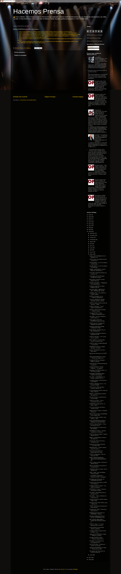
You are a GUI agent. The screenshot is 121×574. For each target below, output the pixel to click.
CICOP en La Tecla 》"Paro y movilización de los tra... (96, 401)
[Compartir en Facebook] (40, 48)
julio (91, 243)
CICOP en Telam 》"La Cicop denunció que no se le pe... (96, 524)
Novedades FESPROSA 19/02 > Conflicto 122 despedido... (97, 374)
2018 (90, 231)
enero (91, 555)
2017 (90, 557)
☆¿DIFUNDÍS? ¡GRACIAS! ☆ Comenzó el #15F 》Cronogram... (98, 476)
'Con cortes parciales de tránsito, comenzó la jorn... (97, 408)
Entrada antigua (78, 97)
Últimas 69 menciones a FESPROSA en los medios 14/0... (98, 414)
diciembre (92, 233)
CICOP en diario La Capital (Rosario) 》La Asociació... (98, 344)
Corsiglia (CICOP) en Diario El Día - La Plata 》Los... (97, 531)
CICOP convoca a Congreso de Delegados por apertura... (96, 324)
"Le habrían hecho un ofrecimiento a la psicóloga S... (98, 381)
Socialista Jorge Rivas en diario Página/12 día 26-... (97, 287)
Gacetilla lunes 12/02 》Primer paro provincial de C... (97, 510)
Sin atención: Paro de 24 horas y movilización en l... (97, 441)
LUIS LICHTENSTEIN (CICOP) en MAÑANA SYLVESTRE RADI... (97, 421)
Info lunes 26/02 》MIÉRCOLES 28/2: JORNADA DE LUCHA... (97, 290)
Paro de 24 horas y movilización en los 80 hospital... (97, 397)
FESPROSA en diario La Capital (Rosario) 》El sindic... (97, 347)
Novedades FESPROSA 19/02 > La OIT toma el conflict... (97, 371)
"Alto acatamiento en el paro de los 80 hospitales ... (97, 428)
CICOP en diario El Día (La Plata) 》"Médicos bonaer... (97, 310)
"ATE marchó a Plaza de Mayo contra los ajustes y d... (96, 387)
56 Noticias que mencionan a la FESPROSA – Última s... (96, 513)
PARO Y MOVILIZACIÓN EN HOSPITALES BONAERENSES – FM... (98, 459)
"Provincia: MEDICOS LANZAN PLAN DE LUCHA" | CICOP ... (97, 300)
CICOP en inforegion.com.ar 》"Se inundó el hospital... (97, 384)
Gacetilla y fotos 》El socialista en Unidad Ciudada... (97, 293)
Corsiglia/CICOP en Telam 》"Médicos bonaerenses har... (97, 313)
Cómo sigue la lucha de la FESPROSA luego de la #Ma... (97, 320)
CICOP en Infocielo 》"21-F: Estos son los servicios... (97, 337)
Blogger (76, 569)
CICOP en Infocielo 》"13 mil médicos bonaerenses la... (96, 307)
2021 (90, 225)
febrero (92, 254)
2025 (90, 217)
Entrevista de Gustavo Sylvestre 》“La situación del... (97, 445)
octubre (92, 237)
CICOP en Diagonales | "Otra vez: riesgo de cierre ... (97, 455)
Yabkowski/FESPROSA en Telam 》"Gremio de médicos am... (97, 357)
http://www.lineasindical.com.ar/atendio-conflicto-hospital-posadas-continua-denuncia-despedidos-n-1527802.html (48, 36)
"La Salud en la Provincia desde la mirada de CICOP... (97, 334)
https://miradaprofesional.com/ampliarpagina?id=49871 (33, 37)
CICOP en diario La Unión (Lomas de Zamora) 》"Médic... (98, 303)
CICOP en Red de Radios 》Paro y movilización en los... (97, 424)
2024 (90, 219)
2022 (90, 223)
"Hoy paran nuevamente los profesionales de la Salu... (96, 451)
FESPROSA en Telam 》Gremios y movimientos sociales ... (97, 490)
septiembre (92, 239)
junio (91, 245)
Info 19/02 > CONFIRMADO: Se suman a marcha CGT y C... (97, 377)
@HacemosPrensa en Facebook (94, 35)
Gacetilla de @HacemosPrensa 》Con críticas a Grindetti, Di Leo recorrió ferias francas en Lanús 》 (101, 60)
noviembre (92, 235)
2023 (90, 221)
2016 (90, 559)
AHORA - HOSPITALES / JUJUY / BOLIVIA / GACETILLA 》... (97, 270)
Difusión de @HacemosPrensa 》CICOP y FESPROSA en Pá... (97, 517)
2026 (90, 214)
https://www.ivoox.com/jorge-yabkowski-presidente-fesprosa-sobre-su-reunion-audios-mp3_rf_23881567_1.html (48, 33)
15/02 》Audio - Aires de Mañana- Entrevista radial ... (97, 473)
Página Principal (50, 97)
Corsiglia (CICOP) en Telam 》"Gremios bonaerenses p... (97, 538)
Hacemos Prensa (38, 11)
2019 (90, 229)
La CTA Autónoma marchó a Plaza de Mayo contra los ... (98, 391)
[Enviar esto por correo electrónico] (35, 48)
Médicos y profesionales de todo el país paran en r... (97, 394)
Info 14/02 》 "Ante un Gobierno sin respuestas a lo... (97, 496)
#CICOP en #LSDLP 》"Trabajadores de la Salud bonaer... (98, 283)
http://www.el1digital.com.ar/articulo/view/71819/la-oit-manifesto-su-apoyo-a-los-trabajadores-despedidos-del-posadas (49, 34)
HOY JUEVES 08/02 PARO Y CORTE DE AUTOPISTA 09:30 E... (97, 521)
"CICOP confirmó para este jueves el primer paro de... (98, 506)
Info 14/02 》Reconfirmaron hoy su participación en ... (97, 493)
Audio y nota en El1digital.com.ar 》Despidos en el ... (98, 256)
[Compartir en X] (38, 48)
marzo (91, 252)
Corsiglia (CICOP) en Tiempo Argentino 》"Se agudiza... (96, 367)
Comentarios (92, 49)
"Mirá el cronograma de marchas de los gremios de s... (97, 466)
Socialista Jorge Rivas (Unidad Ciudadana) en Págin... (96, 327)
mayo (91, 247)
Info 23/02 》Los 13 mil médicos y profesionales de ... (97, 317)
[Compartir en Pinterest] (41, 48)
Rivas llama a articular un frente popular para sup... (97, 280)
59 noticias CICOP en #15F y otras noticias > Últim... (97, 418)
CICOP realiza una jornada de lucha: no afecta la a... (98, 260)
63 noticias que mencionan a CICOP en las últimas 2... (98, 483)
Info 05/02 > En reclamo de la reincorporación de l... (96, 541)
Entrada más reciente (20, 97)
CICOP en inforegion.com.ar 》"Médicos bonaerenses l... (96, 297)
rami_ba (62, 569)
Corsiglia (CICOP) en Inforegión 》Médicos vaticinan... (97, 361)
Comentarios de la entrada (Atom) (28, 100)
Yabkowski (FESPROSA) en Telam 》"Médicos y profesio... (97, 535)
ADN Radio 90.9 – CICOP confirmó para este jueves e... (97, 448)
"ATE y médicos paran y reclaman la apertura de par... (98, 463)
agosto (91, 241)
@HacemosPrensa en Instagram (94, 41)
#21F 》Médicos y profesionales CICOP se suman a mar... (97, 340)
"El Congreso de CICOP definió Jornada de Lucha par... (96, 277)
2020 (90, 227)
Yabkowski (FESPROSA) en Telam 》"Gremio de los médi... (97, 548)
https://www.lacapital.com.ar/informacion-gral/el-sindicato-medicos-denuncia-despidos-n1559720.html (45, 31)
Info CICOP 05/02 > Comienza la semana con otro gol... (97, 545)
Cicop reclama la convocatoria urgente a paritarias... (96, 528)
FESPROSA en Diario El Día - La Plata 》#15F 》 (97, 404)
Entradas (91, 47)
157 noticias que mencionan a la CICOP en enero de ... (97, 551)
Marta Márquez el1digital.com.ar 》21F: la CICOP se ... (97, 330)
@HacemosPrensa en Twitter (94, 38)
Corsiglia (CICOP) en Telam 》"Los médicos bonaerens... (97, 486)
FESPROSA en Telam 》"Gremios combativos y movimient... (97, 431)
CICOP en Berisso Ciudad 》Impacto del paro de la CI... (98, 435)
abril (91, 250)
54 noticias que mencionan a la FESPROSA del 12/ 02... (96, 480)
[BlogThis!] (36, 48)
